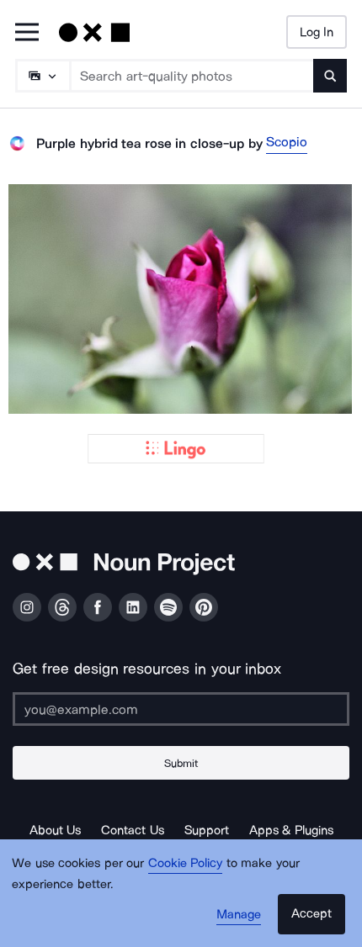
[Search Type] (42, 76)
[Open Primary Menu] (27, 33)
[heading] (181, 299)
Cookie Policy (185, 862)
